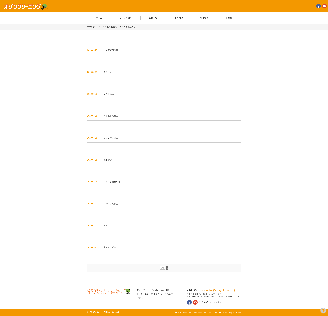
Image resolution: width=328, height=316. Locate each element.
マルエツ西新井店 (112, 182)
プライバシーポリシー (182, 313)
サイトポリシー (200, 313)
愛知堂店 (108, 72)
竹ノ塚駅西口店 (111, 50)
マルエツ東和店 (111, 116)
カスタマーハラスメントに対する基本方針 (225, 313)
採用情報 (204, 18)
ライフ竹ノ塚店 (111, 138)
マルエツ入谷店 (111, 203)
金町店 (107, 225)
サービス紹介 (125, 18)
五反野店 (108, 160)
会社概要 (179, 18)
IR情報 (229, 18)
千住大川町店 (110, 247)
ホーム (99, 18)
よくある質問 (167, 294)
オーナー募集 (142, 294)
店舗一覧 (153, 18)
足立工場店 (109, 94)
